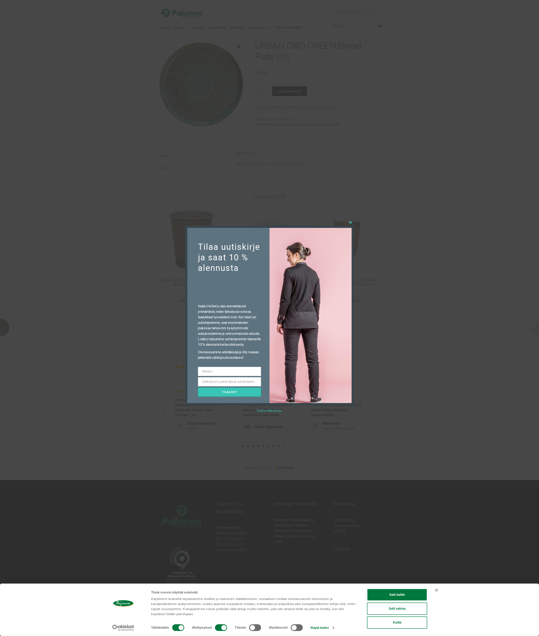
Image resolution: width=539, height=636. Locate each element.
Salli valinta (397, 608)
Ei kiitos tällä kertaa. (269, 410)
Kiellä (397, 622)
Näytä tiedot (319, 627)
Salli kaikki (397, 594)
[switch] (221, 627)
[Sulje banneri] (436, 590)
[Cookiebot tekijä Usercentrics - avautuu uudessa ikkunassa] (123, 628)
